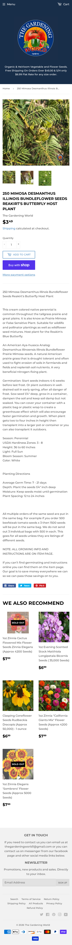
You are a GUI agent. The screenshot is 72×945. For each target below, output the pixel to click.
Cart (66, 4)
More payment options (19, 274)
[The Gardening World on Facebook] (47, 915)
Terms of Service (31, 899)
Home (6, 88)
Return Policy (51, 899)
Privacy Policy (54, 903)
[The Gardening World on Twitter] (41, 915)
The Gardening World (37, 924)
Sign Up (62, 882)
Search (14, 899)
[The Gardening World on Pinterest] (54, 915)
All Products (36, 903)
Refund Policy (35, 908)
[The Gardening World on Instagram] (60, 915)
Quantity (8, 238)
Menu (11, 4)
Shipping (9, 228)
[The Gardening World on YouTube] (66, 915)
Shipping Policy (16, 903)
